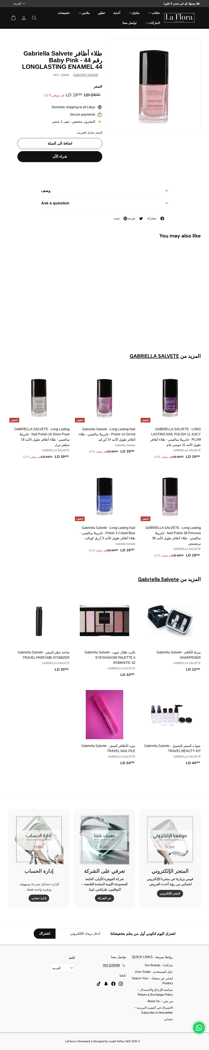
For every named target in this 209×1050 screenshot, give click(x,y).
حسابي (168, 1019)
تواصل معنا (129, 23)
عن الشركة (104, 898)
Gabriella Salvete (85, 75)
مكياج (135, 13)
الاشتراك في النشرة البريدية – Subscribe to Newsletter (154, 1010)
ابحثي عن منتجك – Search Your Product (152, 980)
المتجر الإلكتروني (170, 893)
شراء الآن (60, 156)
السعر (98, 86)
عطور (101, 13)
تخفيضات (64, 13)
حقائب (155, 13)
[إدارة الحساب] (38, 839)
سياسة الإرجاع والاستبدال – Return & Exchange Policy (155, 992)
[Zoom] (154, 86)
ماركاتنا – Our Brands (159, 965)
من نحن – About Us (160, 1001)
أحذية (116, 13)
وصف (45, 190)
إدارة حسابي (38, 898)
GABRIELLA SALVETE (154, 356)
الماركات (154, 23)
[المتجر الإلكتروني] (170, 839)
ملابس (85, 13)
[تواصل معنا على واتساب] (199, 1028)
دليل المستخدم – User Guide (154, 971)
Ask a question (55, 203)
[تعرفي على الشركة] (104, 839)
